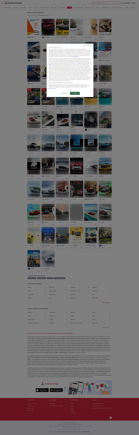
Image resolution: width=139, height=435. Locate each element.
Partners (50, 64)
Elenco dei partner (52, 88)
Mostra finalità (64, 93)
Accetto (75, 93)
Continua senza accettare (87, 45)
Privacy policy (75, 56)
